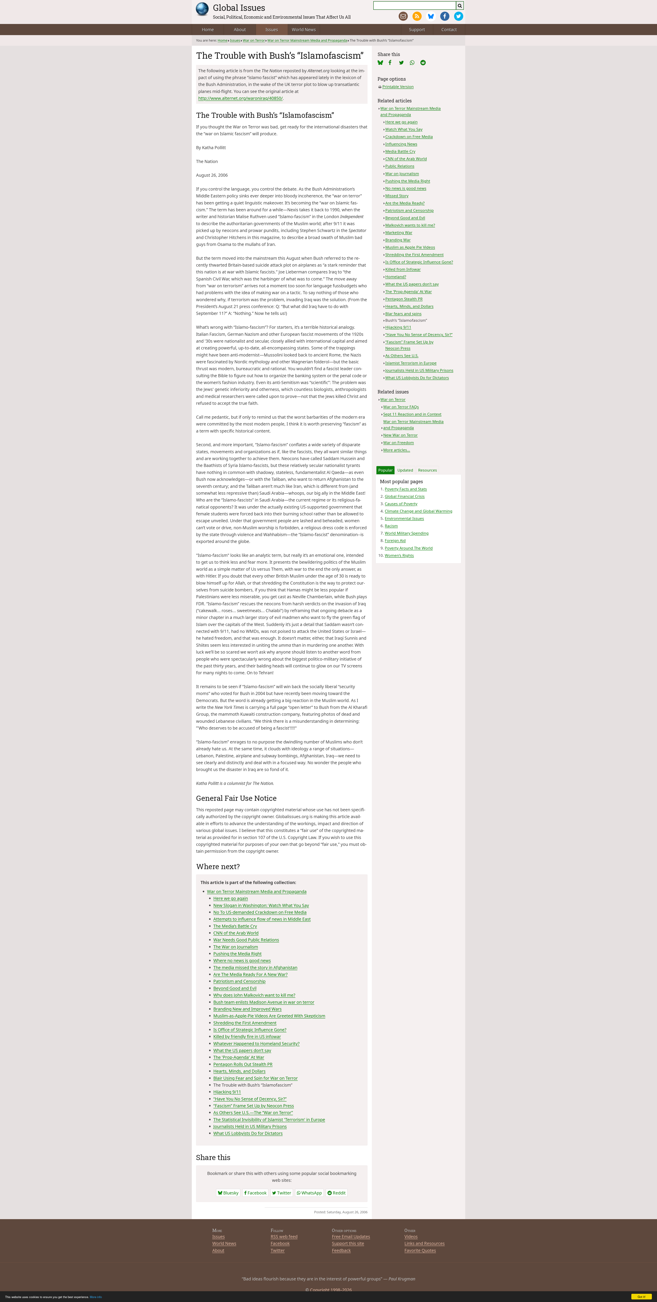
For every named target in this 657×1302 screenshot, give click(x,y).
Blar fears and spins (403, 313)
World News (304, 29)
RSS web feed (284, 1236)
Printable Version (398, 86)
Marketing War (398, 232)
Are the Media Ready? (405, 203)
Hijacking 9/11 (227, 1092)
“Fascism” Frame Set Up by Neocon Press (253, 1106)
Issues (272, 29)
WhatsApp (311, 1193)
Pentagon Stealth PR (404, 299)
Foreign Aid (395, 540)
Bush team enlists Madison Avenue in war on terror (263, 1002)
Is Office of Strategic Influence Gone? (249, 1029)
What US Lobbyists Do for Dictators (248, 1133)
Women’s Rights (399, 555)
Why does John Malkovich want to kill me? (254, 995)
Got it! (642, 1296)
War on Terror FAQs (401, 406)
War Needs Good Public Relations (246, 940)
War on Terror (254, 40)
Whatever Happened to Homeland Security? (256, 1043)
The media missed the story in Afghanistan (255, 967)
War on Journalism (402, 173)
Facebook (257, 1193)
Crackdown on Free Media (409, 136)
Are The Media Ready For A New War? (250, 974)
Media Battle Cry (400, 151)
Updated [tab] (405, 470)
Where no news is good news (242, 960)
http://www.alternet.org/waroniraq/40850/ (240, 98)
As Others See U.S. (401, 355)
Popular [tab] (385, 470)
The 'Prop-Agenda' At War (238, 1057)
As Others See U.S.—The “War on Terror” (253, 1112)
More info (96, 1297)
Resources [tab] (427, 470)
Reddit (339, 1193)
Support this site (348, 1243)
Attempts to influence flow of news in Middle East (262, 919)
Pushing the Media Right (237, 953)
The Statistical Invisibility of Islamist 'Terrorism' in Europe (269, 1119)
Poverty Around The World (409, 548)
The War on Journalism (235, 947)
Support (417, 29)
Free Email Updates (351, 1236)
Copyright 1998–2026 (331, 1290)
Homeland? (395, 276)
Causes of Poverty (401, 503)
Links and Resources (424, 1243)
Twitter (283, 1193)
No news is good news (405, 188)
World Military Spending (407, 533)
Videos (411, 1236)
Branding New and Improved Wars (247, 1009)
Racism (391, 525)
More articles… (396, 450)
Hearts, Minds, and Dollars (239, 1071)
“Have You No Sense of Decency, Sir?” (250, 1099)
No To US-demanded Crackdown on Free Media (260, 912)
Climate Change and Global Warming (418, 511)
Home (208, 29)
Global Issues (239, 7)
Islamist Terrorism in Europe (411, 363)
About (240, 29)
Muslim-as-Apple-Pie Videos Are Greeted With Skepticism (269, 1016)
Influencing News (401, 144)
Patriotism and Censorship (239, 981)
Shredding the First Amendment (244, 1023)
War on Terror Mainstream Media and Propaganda (307, 40)
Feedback (341, 1250)
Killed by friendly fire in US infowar (247, 1036)
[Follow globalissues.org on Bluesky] (431, 16)
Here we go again (230, 898)
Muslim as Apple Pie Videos (410, 247)
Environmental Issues (404, 518)
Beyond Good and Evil (234, 988)
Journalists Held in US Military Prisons (250, 1126)
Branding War (398, 239)
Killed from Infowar (403, 269)
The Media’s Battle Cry (235, 926)
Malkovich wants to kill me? (410, 225)
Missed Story (396, 195)
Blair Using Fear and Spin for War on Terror (255, 1078)
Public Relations (399, 166)
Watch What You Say (403, 129)
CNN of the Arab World (236, 933)
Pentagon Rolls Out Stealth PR (243, 1064)
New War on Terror (400, 435)
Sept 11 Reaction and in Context (412, 414)
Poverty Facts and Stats (406, 489)
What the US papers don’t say (242, 1050)
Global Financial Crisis (405, 496)
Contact (449, 29)
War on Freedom (398, 442)
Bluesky (230, 1193)
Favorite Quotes (420, 1250)
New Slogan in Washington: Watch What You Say (261, 905)
